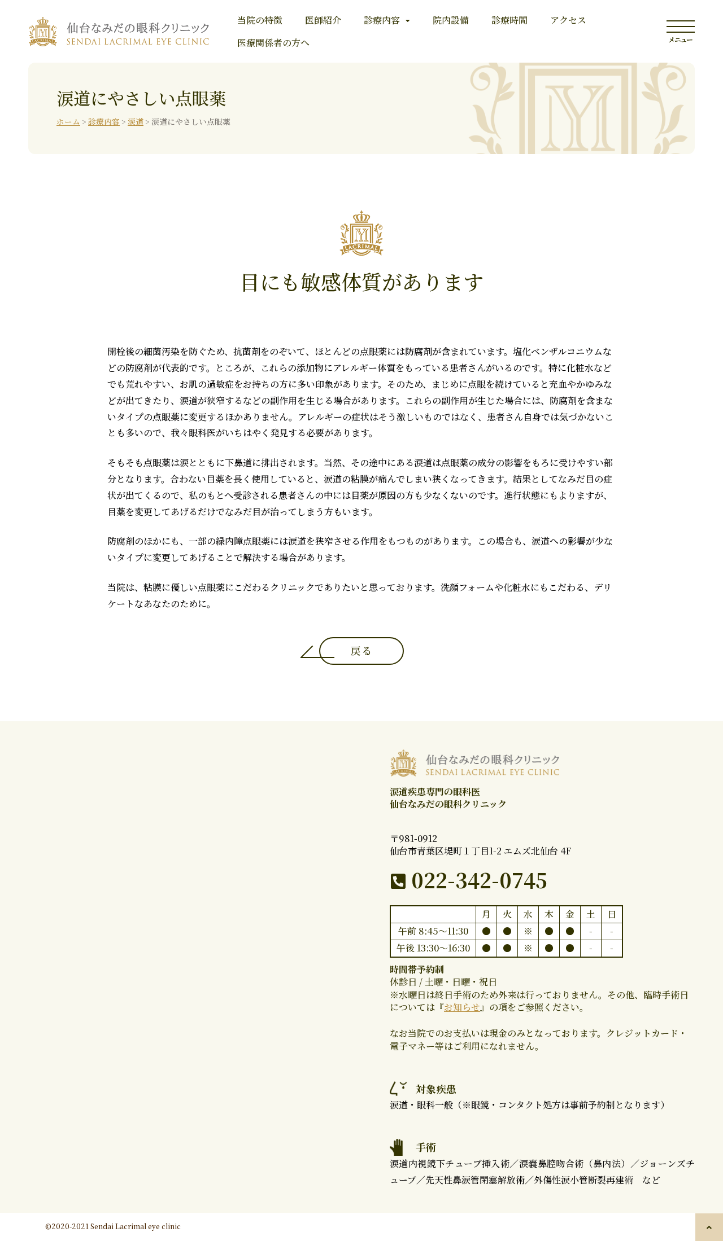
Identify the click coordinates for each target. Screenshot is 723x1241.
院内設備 (451, 20)
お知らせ (462, 1007)
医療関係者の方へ (273, 42)
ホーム (68, 121)
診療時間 (509, 20)
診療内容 (382, 20)
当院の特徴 (259, 20)
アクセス (568, 20)
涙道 (135, 121)
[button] (709, 1227)
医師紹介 (323, 20)
